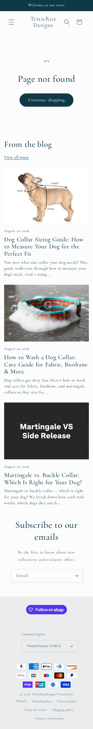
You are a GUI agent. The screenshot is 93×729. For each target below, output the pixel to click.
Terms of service (35, 710)
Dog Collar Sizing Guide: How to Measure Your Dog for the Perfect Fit (44, 246)
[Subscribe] (76, 576)
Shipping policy (63, 710)
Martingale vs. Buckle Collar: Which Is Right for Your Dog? (43, 478)
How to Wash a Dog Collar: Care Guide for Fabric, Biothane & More (46, 364)
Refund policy (42, 701)
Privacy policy (67, 701)
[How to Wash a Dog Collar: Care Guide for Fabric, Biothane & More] (46, 313)
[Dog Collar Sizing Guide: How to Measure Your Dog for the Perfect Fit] (46, 195)
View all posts (16, 157)
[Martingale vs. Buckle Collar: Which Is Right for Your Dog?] (46, 431)
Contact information (49, 718)
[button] (11, 22)
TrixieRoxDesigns (44, 694)
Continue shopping (46, 100)
